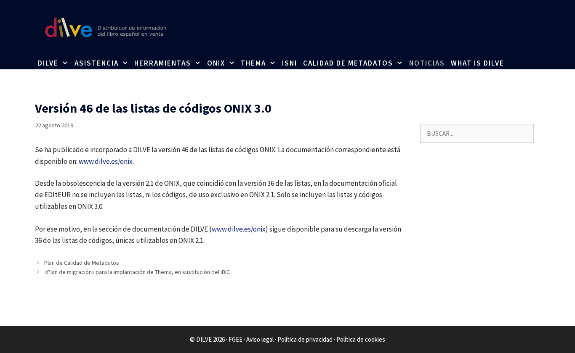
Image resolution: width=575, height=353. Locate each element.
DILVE (48, 63)
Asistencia (97, 63)
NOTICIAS (427, 63)
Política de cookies (360, 339)
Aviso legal (260, 339)
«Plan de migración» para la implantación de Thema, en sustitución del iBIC (137, 272)
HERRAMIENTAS (162, 63)
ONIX (216, 63)
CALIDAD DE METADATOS (348, 63)
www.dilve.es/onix (106, 161)
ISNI (289, 63)
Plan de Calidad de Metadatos (81, 262)
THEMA (253, 63)
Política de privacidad (305, 339)
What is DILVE (477, 63)
